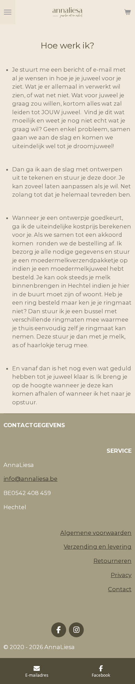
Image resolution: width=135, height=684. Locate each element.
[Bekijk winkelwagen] (127, 12)
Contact (120, 589)
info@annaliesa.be (30, 478)
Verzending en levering (98, 546)
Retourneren (112, 560)
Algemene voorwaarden (96, 532)
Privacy (121, 575)
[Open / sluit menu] (7, 12)
